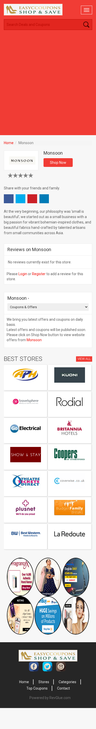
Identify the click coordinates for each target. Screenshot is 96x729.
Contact (63, 688)
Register (39, 274)
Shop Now (58, 162)
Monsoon (34, 340)
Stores (43, 682)
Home (9, 143)
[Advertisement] (48, 85)
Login (22, 274)
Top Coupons (37, 688)
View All (84, 359)
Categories (67, 682)
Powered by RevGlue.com (50, 698)
